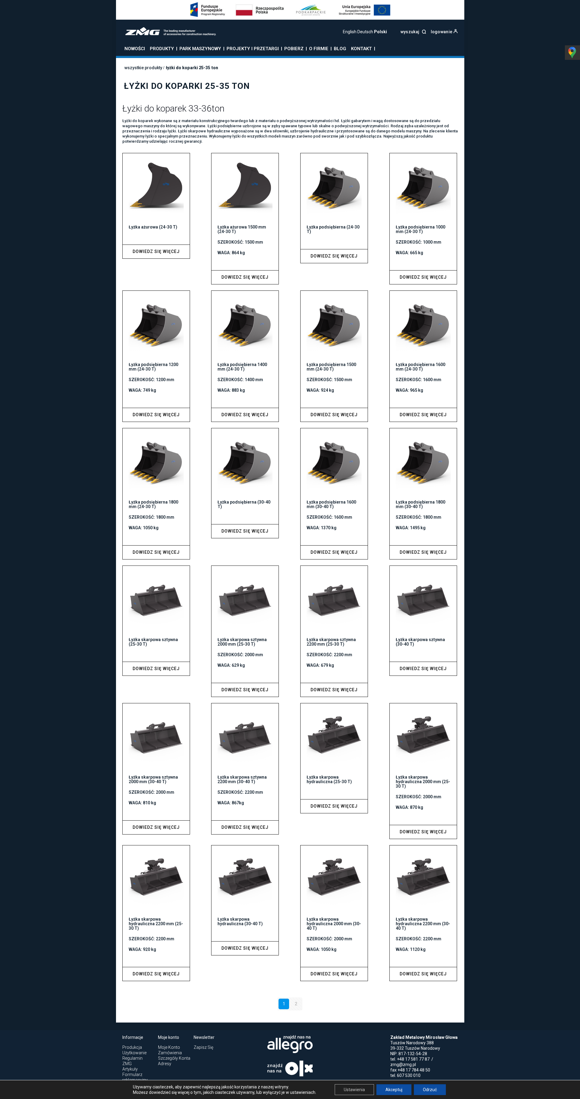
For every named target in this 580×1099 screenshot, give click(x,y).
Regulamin (132, 1058)
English (349, 31)
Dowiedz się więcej (156, 251)
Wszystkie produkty (143, 67)
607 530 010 (408, 1075)
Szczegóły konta (174, 1058)
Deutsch (365, 31)
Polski (380, 31)
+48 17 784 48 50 (414, 1070)
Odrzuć (430, 1089)
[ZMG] (167, 34)
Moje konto (169, 1047)
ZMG (127, 1063)
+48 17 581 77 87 (413, 1059)
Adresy (164, 1063)
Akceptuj (393, 1089)
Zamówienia (170, 1052)
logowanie (442, 31)
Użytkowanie (134, 1052)
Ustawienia (354, 1089)
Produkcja (132, 1047)
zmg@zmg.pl (403, 1064)
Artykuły (130, 1069)
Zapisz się (203, 1047)
